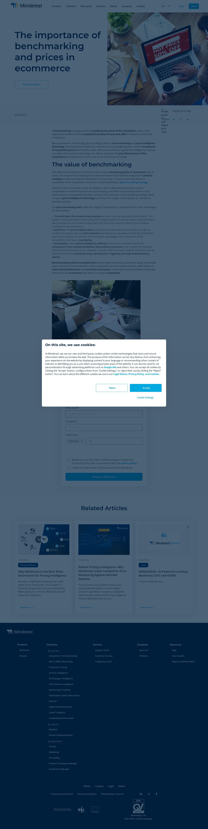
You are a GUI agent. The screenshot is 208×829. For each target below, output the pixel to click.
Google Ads (110, 367)
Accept (146, 387)
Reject (112, 387)
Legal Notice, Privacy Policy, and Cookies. (136, 374)
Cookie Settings (145, 397)
